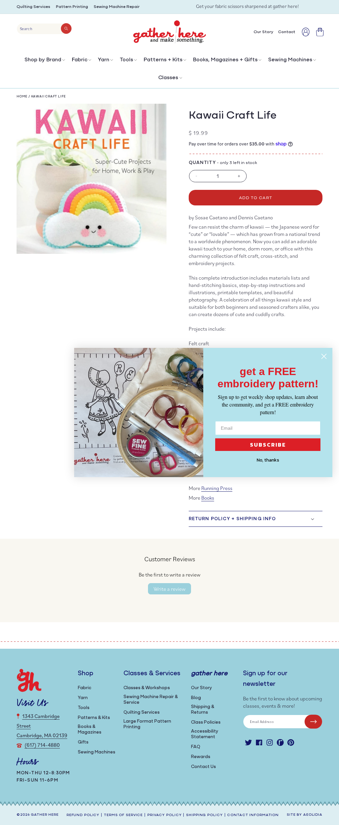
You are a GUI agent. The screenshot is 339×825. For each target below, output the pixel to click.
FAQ (195, 746)
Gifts (83, 742)
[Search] (66, 28)
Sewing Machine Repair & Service (150, 699)
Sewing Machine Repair (117, 7)
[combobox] (44, 29)
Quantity (202, 162)
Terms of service (123, 815)
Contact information (253, 815)
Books (207, 497)
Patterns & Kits (94, 717)
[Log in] (306, 32)
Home (22, 96)
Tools (126, 60)
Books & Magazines (89, 729)
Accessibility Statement (204, 734)
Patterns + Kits (163, 60)
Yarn (103, 60)
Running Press (216, 488)
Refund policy (83, 815)
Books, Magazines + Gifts (225, 60)
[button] (44, 61)
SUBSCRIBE (268, 445)
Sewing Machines (290, 60)
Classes (168, 78)
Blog (196, 697)
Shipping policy (204, 815)
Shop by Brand (42, 60)
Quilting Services (33, 7)
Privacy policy (164, 815)
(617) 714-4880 (42, 745)
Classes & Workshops (146, 688)
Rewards (200, 756)
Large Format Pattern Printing (147, 724)
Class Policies (205, 722)
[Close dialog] (324, 356)
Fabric (79, 60)
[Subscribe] (313, 722)
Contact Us (203, 766)
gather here (45, 815)
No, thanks (268, 460)
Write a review (169, 588)
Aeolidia (312, 815)
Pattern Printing (72, 7)
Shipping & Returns (202, 709)
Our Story (201, 688)
